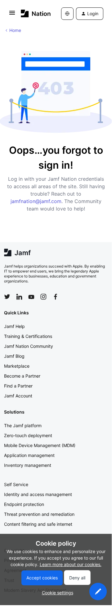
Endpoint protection (24, 504)
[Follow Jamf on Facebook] (55, 297)
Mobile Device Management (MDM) (39, 445)
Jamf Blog (14, 356)
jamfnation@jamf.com (36, 201)
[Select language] (67, 13)
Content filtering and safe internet (38, 524)
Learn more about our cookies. (70, 564)
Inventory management (27, 465)
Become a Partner (22, 376)
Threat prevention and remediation (39, 514)
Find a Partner (18, 385)
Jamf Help (14, 326)
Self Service (16, 484)
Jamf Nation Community (28, 346)
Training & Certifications (28, 336)
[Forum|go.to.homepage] (32, 13)
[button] (12, 14)
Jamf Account (18, 395)
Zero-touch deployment (28, 435)
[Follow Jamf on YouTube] (31, 297)
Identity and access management (38, 494)
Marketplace (16, 366)
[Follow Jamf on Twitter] (7, 296)
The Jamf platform (23, 425)
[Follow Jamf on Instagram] (43, 297)
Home (15, 30)
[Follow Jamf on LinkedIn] (19, 297)
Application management (29, 455)
